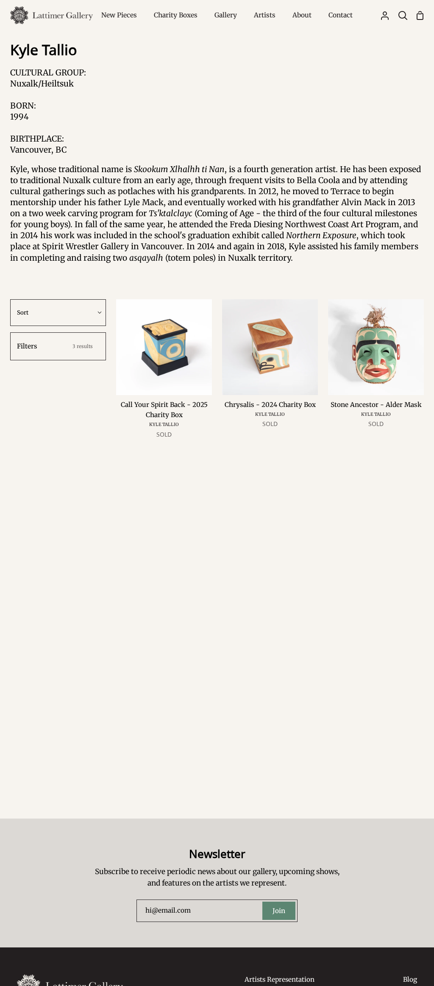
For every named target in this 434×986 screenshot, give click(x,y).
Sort (22, 312)
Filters (55, 346)
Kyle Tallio (164, 424)
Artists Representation (279, 979)
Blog (410, 979)
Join (279, 911)
